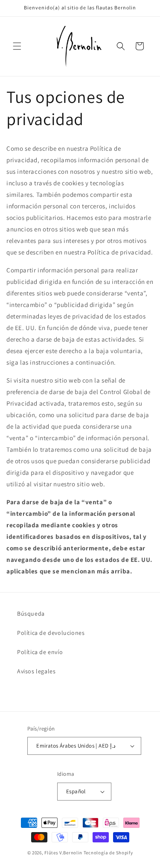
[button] (17, 46)
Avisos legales (36, 671)
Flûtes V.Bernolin (63, 853)
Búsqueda (31, 613)
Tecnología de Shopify (108, 853)
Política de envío (40, 652)
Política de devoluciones (50, 633)
